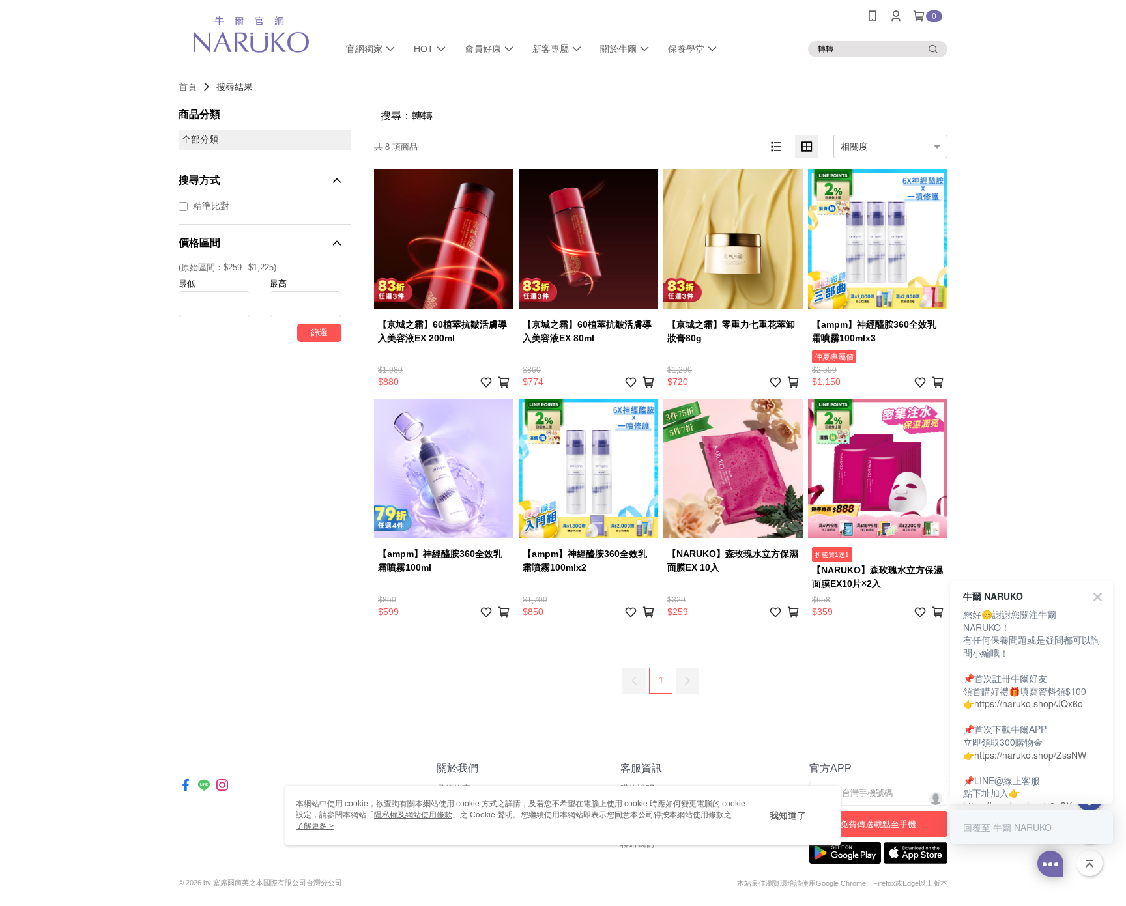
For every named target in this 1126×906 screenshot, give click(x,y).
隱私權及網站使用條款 (413, 814)
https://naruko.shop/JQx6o (1028, 703)
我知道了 (788, 815)
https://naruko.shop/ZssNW (1030, 754)
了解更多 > (315, 825)
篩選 (319, 332)
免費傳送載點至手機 (878, 824)
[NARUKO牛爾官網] (251, 34)
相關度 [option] (854, 146)
